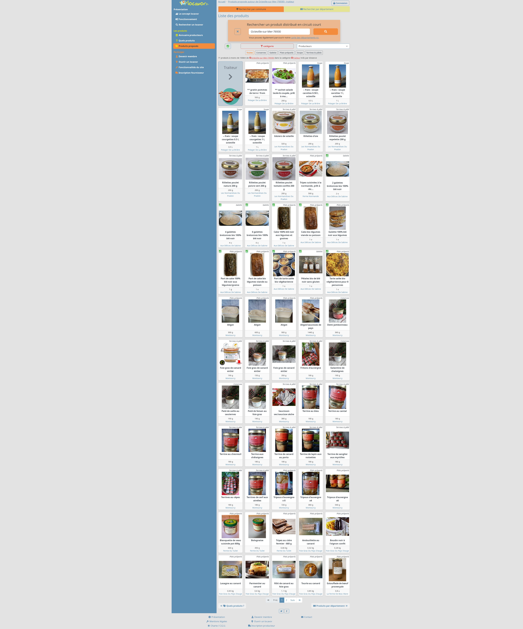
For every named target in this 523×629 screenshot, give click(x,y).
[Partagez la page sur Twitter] (281, 611)
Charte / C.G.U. (218, 625)
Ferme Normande (311, 196)
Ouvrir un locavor (188, 61)
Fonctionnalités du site (191, 67)
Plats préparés (286, 52)
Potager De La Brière (257, 100)
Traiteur (296, 58)
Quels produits (186, 40)
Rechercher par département (318, 9)
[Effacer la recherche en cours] (237, 31)
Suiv (293, 600)
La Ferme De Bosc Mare (337, 593)
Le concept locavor (188, 13)
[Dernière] (299, 600)
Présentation (218, 617)
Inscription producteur (263, 625)
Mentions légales (218, 621)
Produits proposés (188, 46)
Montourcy (230, 335)
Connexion (341, 3)
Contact (308, 617)
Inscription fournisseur (191, 72)
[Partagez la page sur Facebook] (286, 611)
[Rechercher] (325, 31)
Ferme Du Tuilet (230, 550)
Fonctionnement (187, 19)
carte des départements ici (304, 37)
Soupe (300, 52)
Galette (273, 52)
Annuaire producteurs (190, 35)
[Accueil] (194, 2)
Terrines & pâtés (314, 52)
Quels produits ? (235, 605)
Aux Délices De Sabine (337, 196)
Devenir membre (187, 56)
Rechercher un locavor (190, 24)
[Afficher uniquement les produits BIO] (228, 46)
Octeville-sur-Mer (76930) (262, 58)
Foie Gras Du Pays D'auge (310, 550)
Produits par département (330, 605)
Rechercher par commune (252, 9)
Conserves (261, 52)
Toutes (250, 52)
